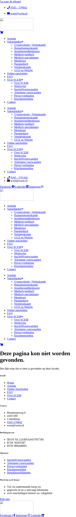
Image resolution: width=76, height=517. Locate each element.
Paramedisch (21, 63)
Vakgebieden (14, 41)
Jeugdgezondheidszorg (27, 51)
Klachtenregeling (23, 98)
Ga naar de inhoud (10, 1)
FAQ (10, 76)
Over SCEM (14, 79)
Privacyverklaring (24, 95)
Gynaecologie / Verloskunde (30, 44)
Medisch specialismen (26, 57)
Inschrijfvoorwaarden (26, 89)
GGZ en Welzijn (23, 70)
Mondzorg (20, 60)
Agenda (11, 38)
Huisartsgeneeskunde (26, 48)
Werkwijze (20, 86)
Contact (11, 102)
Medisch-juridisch (24, 54)
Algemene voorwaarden (27, 92)
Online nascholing (17, 73)
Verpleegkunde (22, 67)
